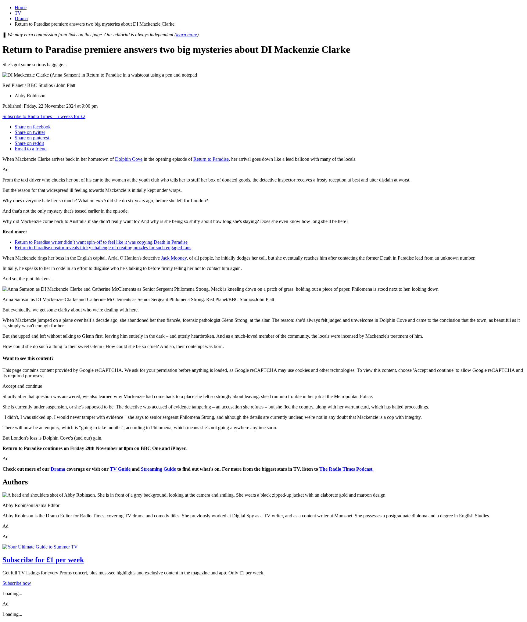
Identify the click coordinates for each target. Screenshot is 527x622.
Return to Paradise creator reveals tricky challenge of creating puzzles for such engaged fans (103, 247)
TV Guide (120, 469)
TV (18, 13)
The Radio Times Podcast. (346, 469)
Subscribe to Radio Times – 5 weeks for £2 (43, 116)
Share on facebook (33, 126)
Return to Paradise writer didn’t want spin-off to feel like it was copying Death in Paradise (101, 242)
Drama (21, 18)
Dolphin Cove (128, 159)
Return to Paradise (211, 159)
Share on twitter (30, 132)
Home (21, 7)
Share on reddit (29, 143)
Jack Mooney (174, 258)
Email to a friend (31, 148)
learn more (186, 34)
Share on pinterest (32, 137)
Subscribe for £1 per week (43, 560)
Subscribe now (16, 583)
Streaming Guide (158, 469)
